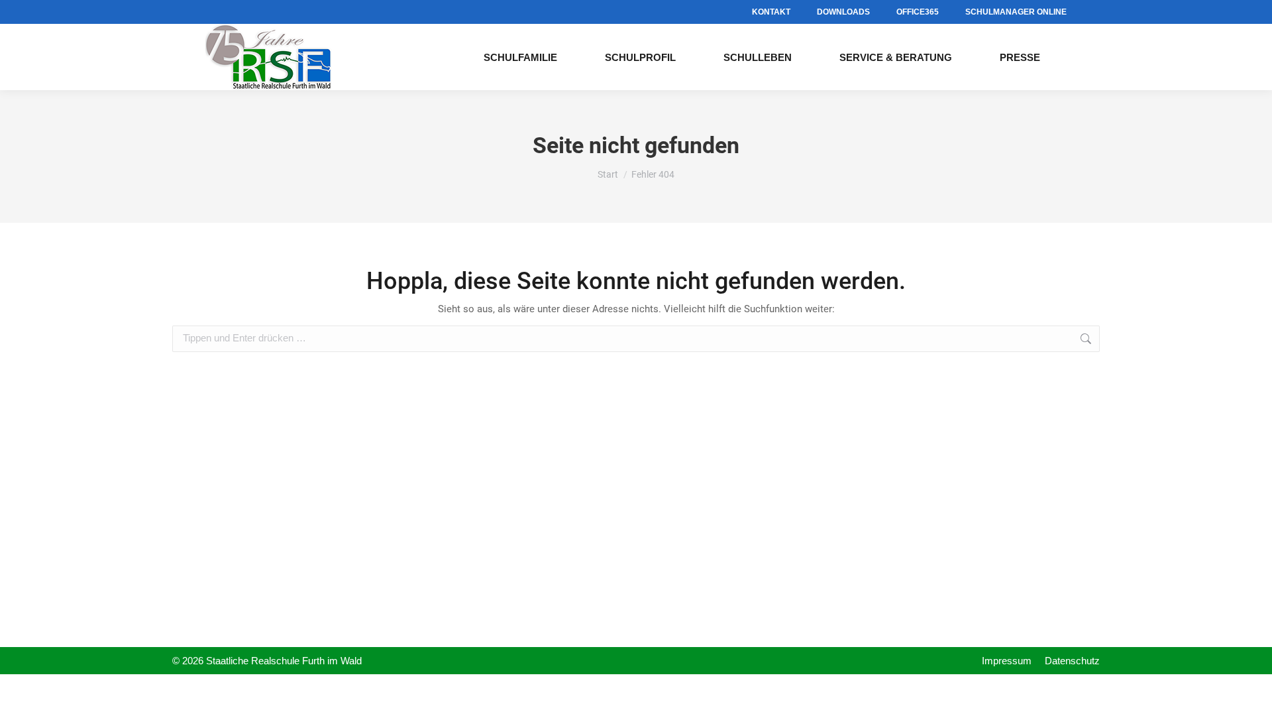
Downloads (843, 12)
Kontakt (771, 12)
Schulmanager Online (1016, 12)
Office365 (917, 12)
